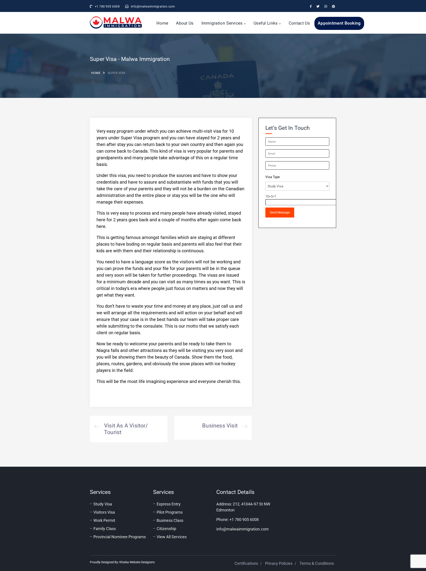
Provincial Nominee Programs (119, 536)
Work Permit (104, 520)
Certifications (246, 563)
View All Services (172, 536)
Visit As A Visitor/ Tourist (129, 429)
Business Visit (213, 428)
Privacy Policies (278, 563)
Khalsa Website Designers (137, 562)
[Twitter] (318, 6)
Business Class (170, 520)
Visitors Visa (104, 512)
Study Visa (102, 504)
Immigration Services (222, 23)
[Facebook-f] (311, 6)
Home (162, 23)
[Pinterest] (333, 6)
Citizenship (166, 528)
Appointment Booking (339, 23)
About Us (184, 23)
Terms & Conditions (317, 563)
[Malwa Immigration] (116, 22)
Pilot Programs (170, 512)
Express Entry (169, 504)
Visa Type (272, 177)
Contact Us (299, 23)
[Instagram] (325, 6)
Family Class (104, 528)
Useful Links (266, 23)
